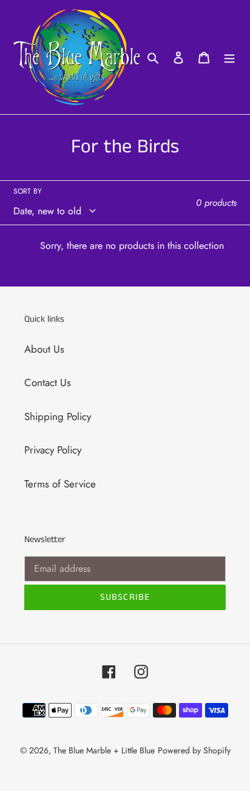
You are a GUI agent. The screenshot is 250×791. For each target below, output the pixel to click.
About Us (44, 349)
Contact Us (47, 382)
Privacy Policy (52, 450)
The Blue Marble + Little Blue (104, 750)
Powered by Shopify (194, 750)
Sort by (27, 191)
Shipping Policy (57, 416)
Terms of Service (60, 484)
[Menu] (229, 57)
